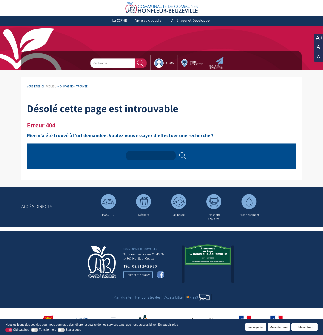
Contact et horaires (138, 275)
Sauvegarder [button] (256, 326)
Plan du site (122, 297)
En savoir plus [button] (168, 324)
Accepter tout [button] (279, 326)
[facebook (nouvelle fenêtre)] (160, 275)
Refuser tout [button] (305, 326)
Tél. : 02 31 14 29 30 (140, 266)
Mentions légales (147, 297)
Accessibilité (173, 297)
